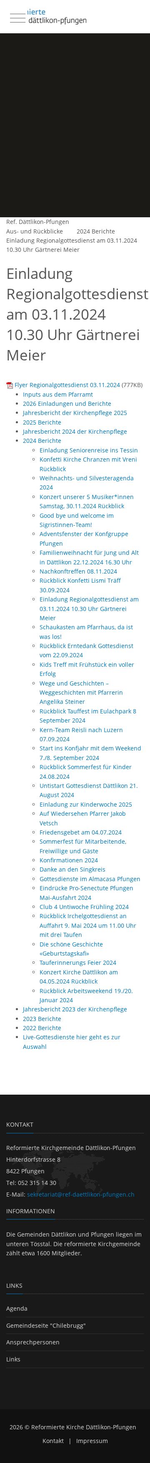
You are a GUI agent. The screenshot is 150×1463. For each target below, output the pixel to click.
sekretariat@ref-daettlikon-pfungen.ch (81, 1194)
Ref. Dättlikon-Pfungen (37, 222)
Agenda (17, 1308)
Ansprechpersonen (33, 1342)
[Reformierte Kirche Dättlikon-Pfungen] (46, 16)
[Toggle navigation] (17, 16)
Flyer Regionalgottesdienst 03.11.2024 (67, 385)
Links (13, 1359)
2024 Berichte (96, 231)
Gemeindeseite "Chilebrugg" (46, 1325)
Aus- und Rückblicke (34, 231)
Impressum (92, 1441)
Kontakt (53, 1441)
